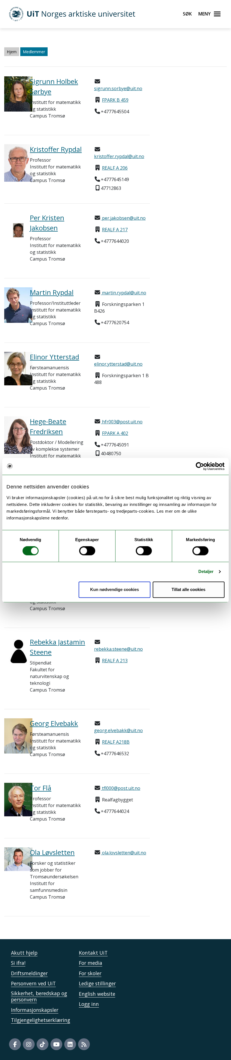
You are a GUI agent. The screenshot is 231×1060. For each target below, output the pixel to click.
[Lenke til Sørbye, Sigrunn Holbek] (12, 94)
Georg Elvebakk (54, 723)
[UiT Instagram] (29, 1044)
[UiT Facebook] (15, 1044)
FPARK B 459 (115, 100)
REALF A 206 (115, 168)
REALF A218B (116, 742)
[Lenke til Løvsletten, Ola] (12, 859)
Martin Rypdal (52, 292)
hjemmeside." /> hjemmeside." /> (109, 529)
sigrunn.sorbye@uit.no (118, 88)
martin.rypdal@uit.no (123, 293)
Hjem (12, 51)
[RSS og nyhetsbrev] (84, 1044)
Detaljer (206, 571)
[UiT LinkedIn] (70, 1044)
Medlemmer (34, 51)
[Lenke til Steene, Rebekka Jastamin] (12, 651)
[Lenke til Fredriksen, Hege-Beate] (12, 435)
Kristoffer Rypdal (56, 149)
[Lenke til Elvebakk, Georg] (12, 736)
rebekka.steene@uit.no (118, 649)
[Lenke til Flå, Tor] (12, 799)
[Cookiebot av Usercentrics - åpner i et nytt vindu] (200, 466)
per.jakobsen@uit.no (123, 218)
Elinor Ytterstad (54, 356)
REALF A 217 (115, 229)
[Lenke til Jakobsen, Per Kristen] (12, 230)
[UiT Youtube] (56, 1044)
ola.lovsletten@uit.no (123, 853)
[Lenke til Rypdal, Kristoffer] (12, 163)
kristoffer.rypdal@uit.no (119, 156)
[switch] (87, 550)
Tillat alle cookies (188, 589)
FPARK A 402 (115, 433)
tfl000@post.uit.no (120, 788)
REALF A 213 (115, 660)
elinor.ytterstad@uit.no (118, 364)
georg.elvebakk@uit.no (118, 730)
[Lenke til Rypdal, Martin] (12, 305)
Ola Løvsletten (52, 852)
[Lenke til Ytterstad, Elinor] (12, 368)
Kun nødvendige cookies (114, 589)
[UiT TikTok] (42, 1044)
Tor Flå (40, 787)
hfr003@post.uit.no (122, 422)
